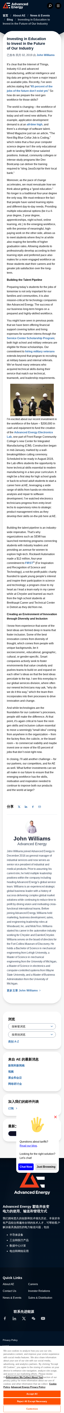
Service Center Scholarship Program (30, 338)
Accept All (31, 1394)
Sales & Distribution (40, 1297)
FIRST (29, 563)
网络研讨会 (15, 1083)
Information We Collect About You (24, 1377)
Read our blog (28, 1145)
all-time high (34, 124)
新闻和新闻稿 (16, 1065)
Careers (33, 1284)
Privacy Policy (10, 1340)
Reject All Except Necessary (32, 1401)
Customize (32, 1409)
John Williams (46, 55)
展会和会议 (15, 1077)
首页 (6, 15)
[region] (32, 1379)
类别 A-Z (13, 1041)
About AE (19, 15)
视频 (11, 1071)
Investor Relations (39, 1290)
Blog (10, 19)
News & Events (40, 15)
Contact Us (9, 1290)
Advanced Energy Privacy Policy (28, 1387)
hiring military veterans (40, 351)
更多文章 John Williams (23, 990)
